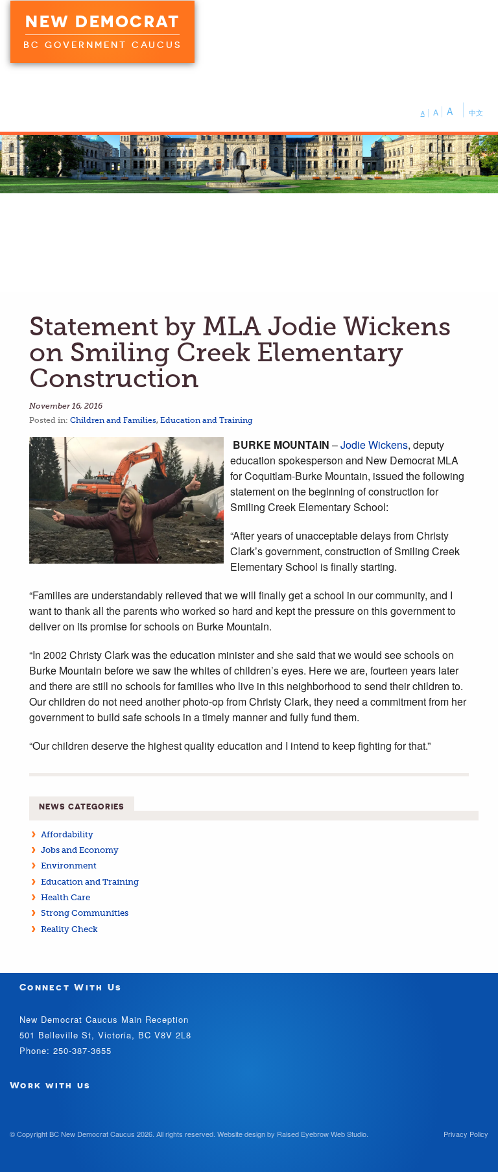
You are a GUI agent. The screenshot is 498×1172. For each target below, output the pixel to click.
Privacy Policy (466, 1134)
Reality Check (69, 929)
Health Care (65, 897)
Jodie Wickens (374, 444)
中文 (476, 112)
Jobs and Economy (80, 850)
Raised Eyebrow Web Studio (321, 1134)
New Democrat (102, 21)
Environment (69, 865)
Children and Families (113, 420)
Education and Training (206, 420)
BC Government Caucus (102, 45)
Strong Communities (84, 913)
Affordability (67, 834)
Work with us (50, 1084)
